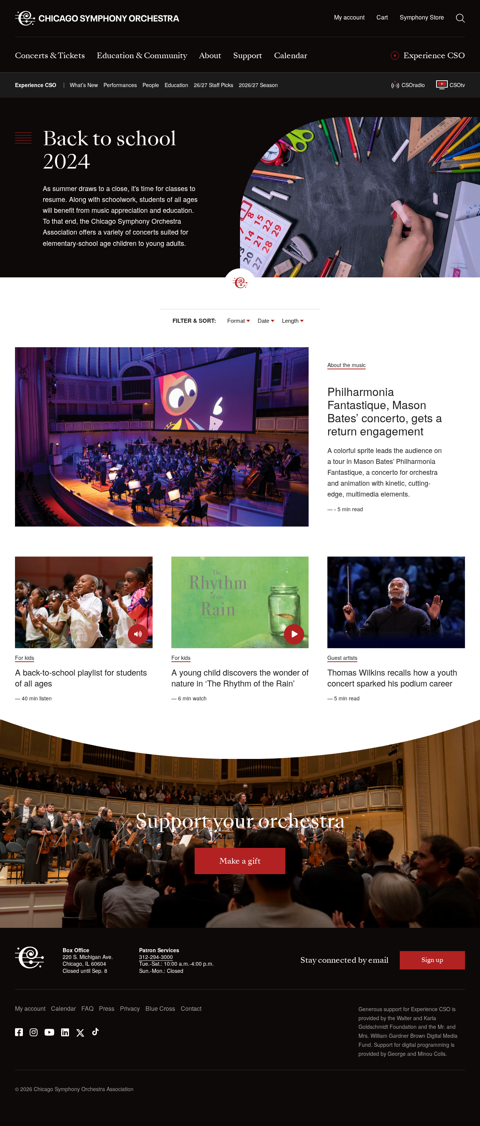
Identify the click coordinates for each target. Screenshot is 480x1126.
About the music (346, 365)
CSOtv (457, 85)
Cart (382, 17)
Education (176, 85)
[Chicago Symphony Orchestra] (101, 18)
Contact (191, 1009)
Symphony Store (422, 17)
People (150, 85)
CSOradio (413, 85)
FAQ (87, 1009)
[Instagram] (34, 1032)
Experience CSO (35, 85)
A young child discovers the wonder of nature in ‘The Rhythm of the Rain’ (240, 677)
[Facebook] (19, 1032)
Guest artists (342, 657)
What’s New (84, 85)
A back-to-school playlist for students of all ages (81, 677)
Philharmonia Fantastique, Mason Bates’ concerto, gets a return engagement (384, 411)
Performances (120, 85)
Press (106, 1009)
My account (349, 17)
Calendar (63, 1009)
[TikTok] (95, 1032)
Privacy (130, 1009)
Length (290, 321)
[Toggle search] (460, 18)
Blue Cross (160, 1009)
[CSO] (29, 966)
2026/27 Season (258, 85)
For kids (24, 657)
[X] (80, 1032)
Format (236, 321)
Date (263, 321)
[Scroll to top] (21, 1118)
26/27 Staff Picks (213, 85)
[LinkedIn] (65, 1032)
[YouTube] (49, 1032)
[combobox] (239, 320)
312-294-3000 (156, 956)
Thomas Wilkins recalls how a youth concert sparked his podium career (392, 677)
